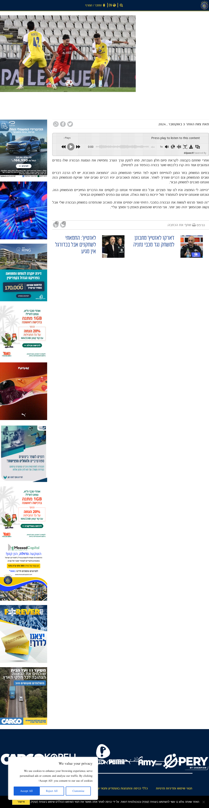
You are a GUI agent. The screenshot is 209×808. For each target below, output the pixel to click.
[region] (53, 778)
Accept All (26, 791)
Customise (78, 791)
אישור (21, 802)
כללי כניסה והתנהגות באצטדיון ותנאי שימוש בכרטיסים (113, 788)
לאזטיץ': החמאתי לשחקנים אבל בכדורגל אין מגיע (75, 245)
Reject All (52, 791)
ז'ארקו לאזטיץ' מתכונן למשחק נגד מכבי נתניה (153, 242)
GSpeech (188, 153)
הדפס (201, 225)
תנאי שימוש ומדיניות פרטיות (174, 788)
